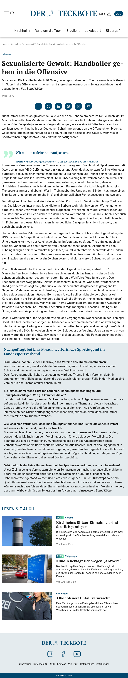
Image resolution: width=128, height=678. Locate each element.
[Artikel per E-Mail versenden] (88, 106)
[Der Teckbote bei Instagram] (50, 654)
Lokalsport (29, 44)
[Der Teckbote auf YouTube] (77, 654)
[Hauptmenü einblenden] (7, 14)
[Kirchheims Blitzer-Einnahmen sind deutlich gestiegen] (27, 530)
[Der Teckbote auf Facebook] (63, 654)
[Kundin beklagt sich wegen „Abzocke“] (27, 568)
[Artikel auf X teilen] (48, 106)
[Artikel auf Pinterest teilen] (68, 106)
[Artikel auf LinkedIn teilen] (58, 106)
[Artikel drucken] (78, 106)
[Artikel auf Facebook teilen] (38, 106)
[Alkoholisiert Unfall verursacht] (27, 606)
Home (4, 44)
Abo (118, 13)
